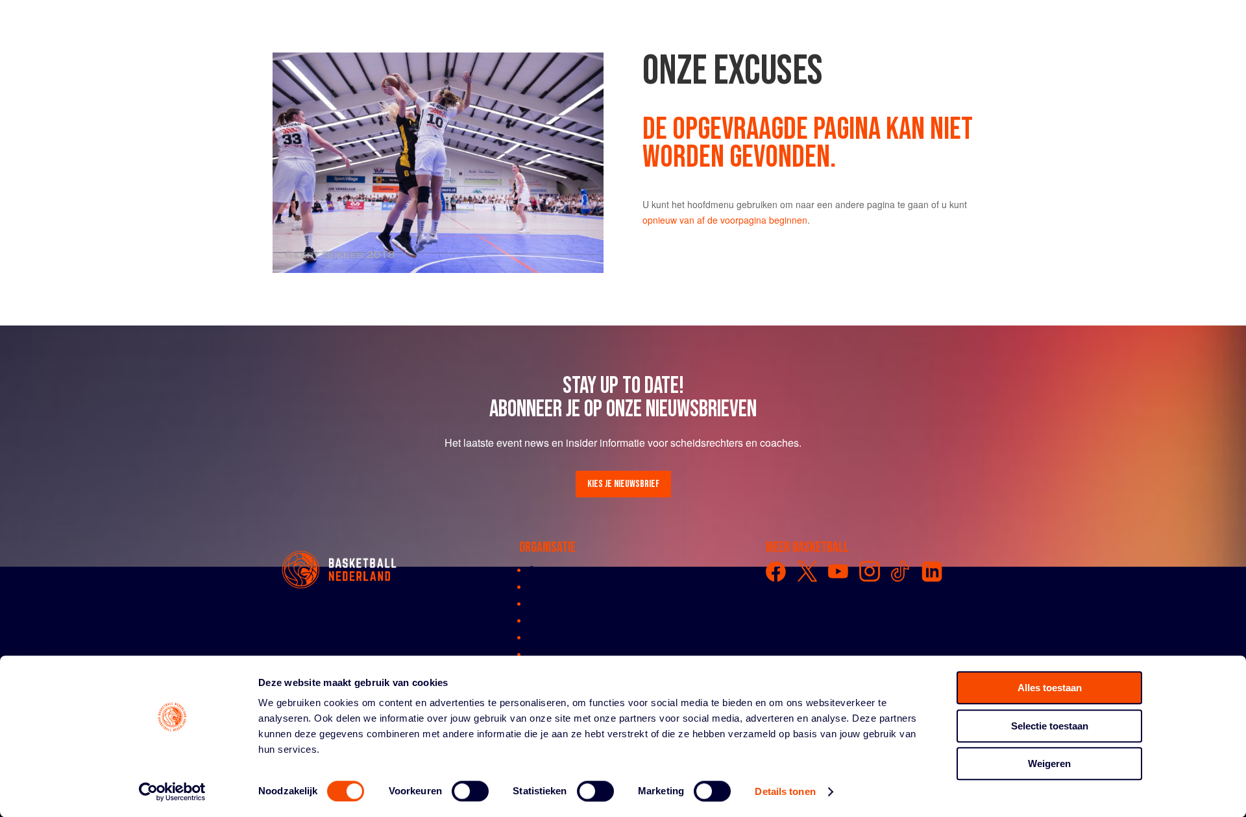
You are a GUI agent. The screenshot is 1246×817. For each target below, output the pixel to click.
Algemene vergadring (572, 586)
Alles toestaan (1050, 687)
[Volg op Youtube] (838, 571)
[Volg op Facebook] (776, 571)
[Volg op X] (807, 571)
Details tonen (785, 791)
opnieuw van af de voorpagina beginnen (724, 219)
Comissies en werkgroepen (584, 619)
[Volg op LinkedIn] (932, 571)
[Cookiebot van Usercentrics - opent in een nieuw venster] (172, 791)
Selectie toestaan (1049, 725)
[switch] (470, 791)
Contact (544, 569)
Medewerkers (556, 636)
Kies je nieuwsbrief (623, 484)
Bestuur (544, 603)
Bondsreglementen (567, 653)
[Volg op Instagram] (869, 571)
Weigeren (1049, 763)
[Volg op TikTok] (900, 571)
